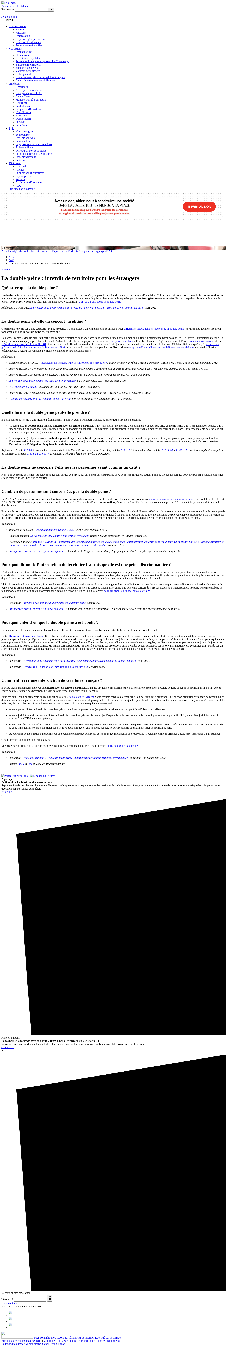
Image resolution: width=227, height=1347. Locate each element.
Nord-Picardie (23, 112)
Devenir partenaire (26, 156)
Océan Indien (23, 118)
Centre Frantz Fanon (53, 1343)
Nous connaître (17, 26)
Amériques (22, 86)
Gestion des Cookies (54, 1340)
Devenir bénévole (25, 137)
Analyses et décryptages (29, 182)
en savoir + (7, 791)
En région (14, 83)
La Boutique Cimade (13, 1343)
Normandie (22, 115)
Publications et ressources (30, 172)
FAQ (18, 185)
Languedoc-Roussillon (28, 109)
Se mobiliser (22, 134)
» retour (5, 269)
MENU (10, 20)
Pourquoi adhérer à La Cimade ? (34, 153)
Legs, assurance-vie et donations (34, 144)
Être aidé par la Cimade (22, 188)
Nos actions (15, 48)
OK (50, 9)
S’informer (15, 163)
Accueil (13, 257)
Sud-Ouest (21, 125)
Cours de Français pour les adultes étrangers (40, 77)
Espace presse (23, 176)
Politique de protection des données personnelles (93, 1340)
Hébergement (23, 74)
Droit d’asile (22, 54)
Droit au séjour (24, 51)
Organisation (23, 35)
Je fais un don (9, 16)
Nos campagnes (24, 131)
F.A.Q (109, 251)
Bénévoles (14, 6)
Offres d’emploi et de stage (31, 150)
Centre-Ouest (23, 96)
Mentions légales (24, 1340)
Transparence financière (29, 45)
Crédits (38, 1340)
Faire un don (23, 141)
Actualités (21, 166)
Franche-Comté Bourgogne (31, 99)
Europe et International (28, 64)
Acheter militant (25, 147)
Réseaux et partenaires (28, 42)
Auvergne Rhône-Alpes (29, 90)
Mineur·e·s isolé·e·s (27, 67)
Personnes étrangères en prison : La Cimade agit (42, 61)
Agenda (20, 169)
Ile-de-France (23, 105)
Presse (5, 6)
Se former (21, 160)
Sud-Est (20, 121)
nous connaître (42, 1337)
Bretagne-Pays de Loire (29, 93)
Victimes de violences (28, 70)
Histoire (20, 29)
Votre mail (7, 1299)
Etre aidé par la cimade (108, 1337)
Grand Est (21, 102)
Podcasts (20, 179)
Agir (11, 128)
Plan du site (7, 1340)
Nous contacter (9, 1303)
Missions (21, 32)
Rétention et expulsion (28, 58)
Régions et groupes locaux (30, 39)
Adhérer (24, 6)
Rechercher (7, 9)
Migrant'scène (33, 1343)
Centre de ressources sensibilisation (35, 80)
